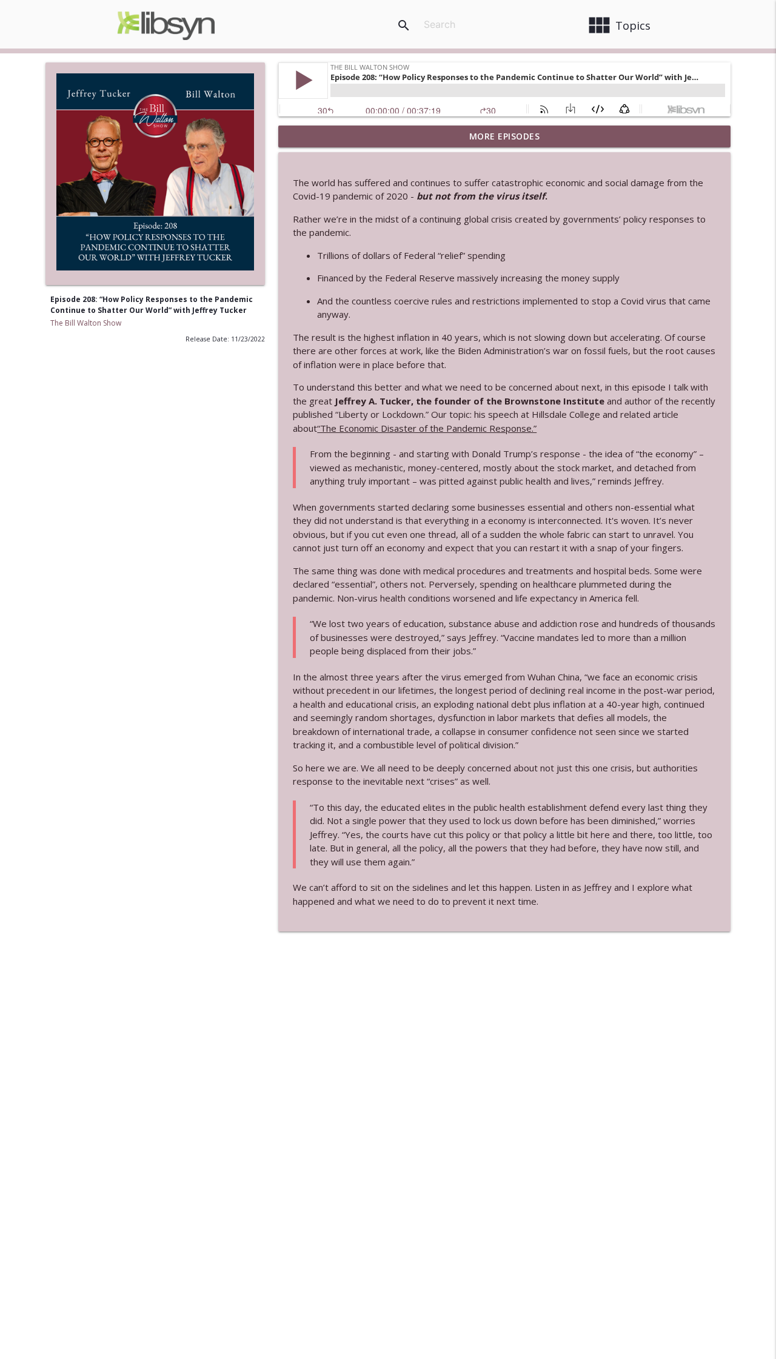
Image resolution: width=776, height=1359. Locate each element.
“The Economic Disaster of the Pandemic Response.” (427, 428)
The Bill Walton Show (85, 323)
